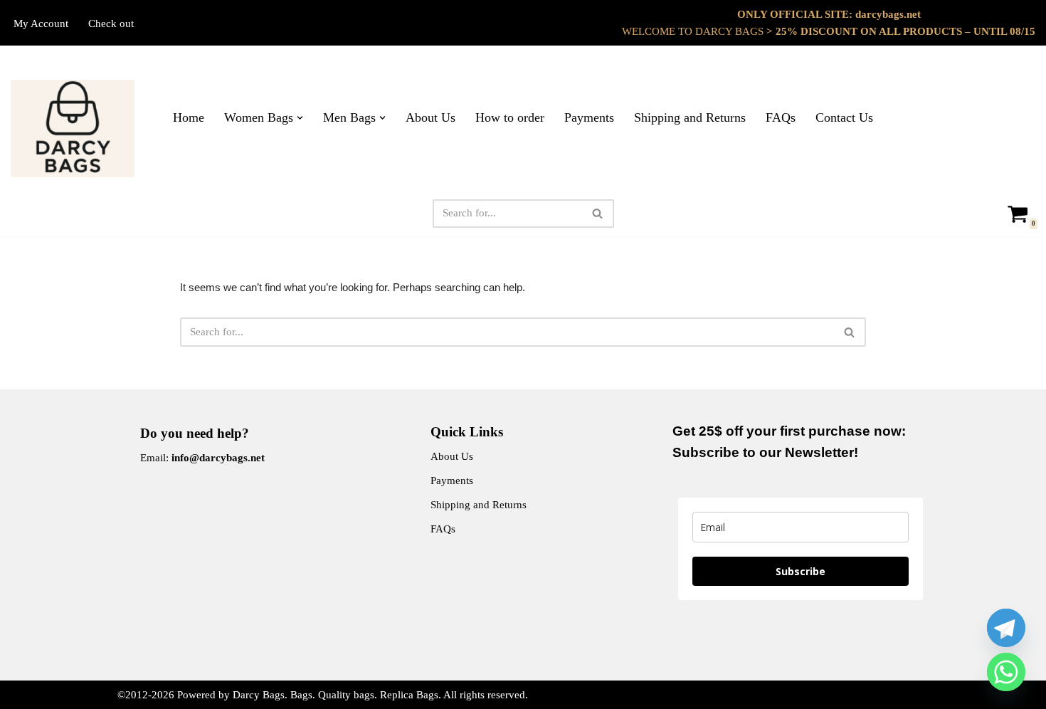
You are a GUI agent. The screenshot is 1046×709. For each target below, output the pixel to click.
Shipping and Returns (690, 117)
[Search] (598, 213)
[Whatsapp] (1006, 672)
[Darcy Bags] (72, 128)
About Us (430, 117)
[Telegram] (1006, 628)
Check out (111, 23)
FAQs (781, 117)
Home (188, 117)
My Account (41, 23)
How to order (509, 117)
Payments (589, 117)
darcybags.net (888, 14)
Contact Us (844, 117)
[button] (300, 118)
